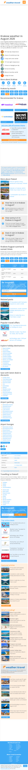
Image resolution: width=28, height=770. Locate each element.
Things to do (6, 503)
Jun (25, 91)
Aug (7, 94)
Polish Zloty (17, 462)
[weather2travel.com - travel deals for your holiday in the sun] (11, 3)
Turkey (17, 760)
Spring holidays (7, 354)
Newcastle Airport (7, 417)
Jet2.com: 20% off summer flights (13, 125)
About (10, 744)
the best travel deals (12, 670)
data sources (6, 175)
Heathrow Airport (7, 435)
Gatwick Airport (7, 414)
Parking (10, 760)
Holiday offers (6, 377)
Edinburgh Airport (7, 413)
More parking (5, 420)
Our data (18, 744)
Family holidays (6, 351)
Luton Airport (6, 409)
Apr (16, 91)
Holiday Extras (6, 390)
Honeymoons (6, 361)
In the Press (16, 750)
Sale (6, 134)
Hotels (4, 485)
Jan (3, 91)
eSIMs (4, 496)
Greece (17, 757)
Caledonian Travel (7, 394)
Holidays (5, 482)
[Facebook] (1, 446)
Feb (7, 91)
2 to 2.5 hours (17, 455)
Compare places (7, 364)
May (21, 91)
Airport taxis (6, 489)
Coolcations (6, 363)
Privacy (10, 747)
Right (15, 467)
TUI (4, 384)
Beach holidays (6, 348)
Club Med (5, 395)
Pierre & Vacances (7, 392)
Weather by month (9, 85)
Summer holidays (7, 356)
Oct (16, 94)
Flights (4, 484)
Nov (21, 94)
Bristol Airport (6, 408)
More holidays (5, 369)
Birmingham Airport (8, 411)
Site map (11, 749)
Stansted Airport (7, 406)
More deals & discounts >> (9, 561)
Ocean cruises (6, 501)
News (10, 751)
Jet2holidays (6, 385)
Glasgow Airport (7, 416)
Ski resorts (5, 366)
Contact (10, 745)
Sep (12, 94)
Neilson (5, 387)
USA (17, 761)
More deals (4, 398)
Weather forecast (14, 85)
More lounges (5, 442)
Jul (2, 94)
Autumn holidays (7, 358)
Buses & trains (6, 493)
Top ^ (3, 449)
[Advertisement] (14, 20)
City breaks (5, 350)
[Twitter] (4, 446)
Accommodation (7, 487)
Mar (12, 91)
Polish (15, 460)
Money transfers (7, 499)
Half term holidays (7, 353)
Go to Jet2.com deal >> (14, 140)
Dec (25, 94)
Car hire (5, 494)
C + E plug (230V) (18, 465)
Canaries (18, 756)
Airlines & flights (7, 381)
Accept (25, 765)
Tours (4, 504)
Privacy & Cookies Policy (5, 768)
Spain (17, 758)
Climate (10, 761)
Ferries (4, 498)
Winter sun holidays (8, 359)
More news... (5, 717)
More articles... (6, 605)
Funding (17, 748)
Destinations (19, 85)
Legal (10, 748)
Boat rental (5, 491)
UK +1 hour (16, 458)
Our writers (18, 745)
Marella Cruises (7, 389)
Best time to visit (3, 85)
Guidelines (18, 747)
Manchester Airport (8, 404)
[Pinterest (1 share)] (6, 446)
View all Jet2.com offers (22, 142)
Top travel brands (7, 379)
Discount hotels (7, 382)
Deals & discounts (25, 85)
